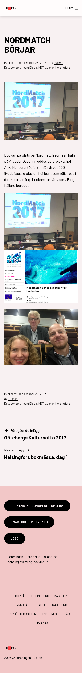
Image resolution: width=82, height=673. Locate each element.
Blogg (33, 67)
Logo (15, 538)
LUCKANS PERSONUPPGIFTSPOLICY (37, 506)
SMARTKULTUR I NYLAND (29, 522)
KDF (41, 67)
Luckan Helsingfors (57, 67)
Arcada (15, 161)
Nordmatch (45, 155)
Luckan (58, 62)
